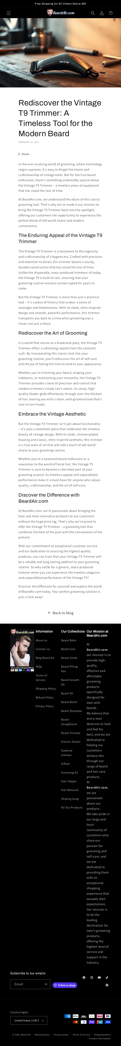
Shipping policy (102, 1034)
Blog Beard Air (45, 658)
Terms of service (81, 1034)
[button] (8, 13)
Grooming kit (69, 772)
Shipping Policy (46, 688)
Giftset (65, 764)
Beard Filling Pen (69, 669)
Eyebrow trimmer (66, 752)
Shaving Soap (70, 799)
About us (41, 640)
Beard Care (68, 649)
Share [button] (25, 154)
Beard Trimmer (71, 733)
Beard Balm (68, 640)
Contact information (100, 1038)
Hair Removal (69, 790)
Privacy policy (61, 1034)
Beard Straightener (69, 722)
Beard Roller (69, 702)
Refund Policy (45, 697)
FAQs (39, 666)
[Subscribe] (45, 984)
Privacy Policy (45, 706)
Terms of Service (41, 677)
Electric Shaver (71, 741)
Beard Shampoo (71, 711)
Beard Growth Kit (70, 682)
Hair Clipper (69, 781)
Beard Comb (69, 658)
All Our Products (72, 807)
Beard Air (26, 1034)
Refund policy (42, 1034)
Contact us (43, 649)
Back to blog (63, 612)
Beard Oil (67, 693)
